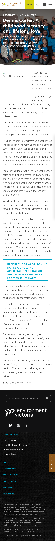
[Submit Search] (47, 398)
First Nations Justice (13, 449)
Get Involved (9, 481)
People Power (10, 454)
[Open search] (37, 4)
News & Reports (10, 475)
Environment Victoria (10, 4)
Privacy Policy (37, 536)
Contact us (8, 494)
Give (29, 4)
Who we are (9, 487)
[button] (44, 5)
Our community (10, 468)
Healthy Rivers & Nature (16, 444)
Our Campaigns (10, 434)
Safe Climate (10, 440)
